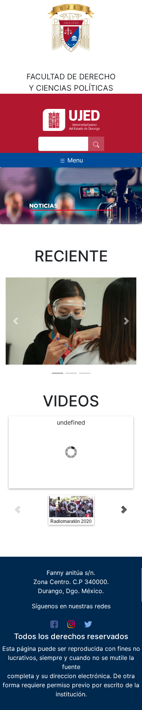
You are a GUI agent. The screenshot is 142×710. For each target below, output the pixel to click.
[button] (15, 321)
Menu (74, 160)
